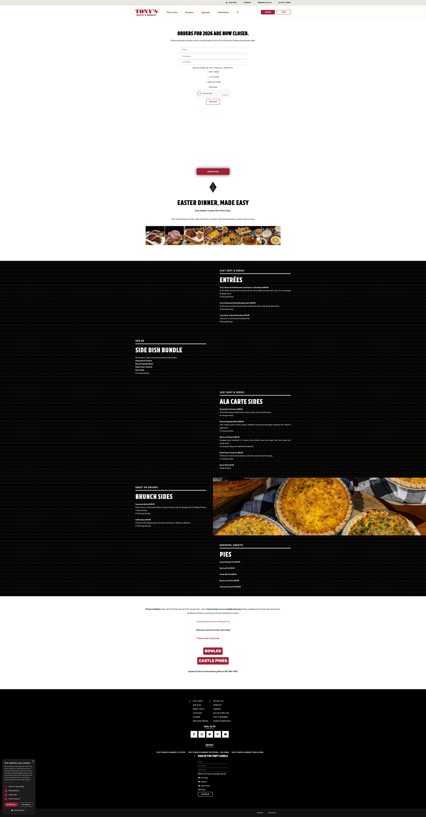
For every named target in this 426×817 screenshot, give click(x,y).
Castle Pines (214, 82)
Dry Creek (214, 72)
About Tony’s (199, 709)
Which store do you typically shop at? (213, 68)
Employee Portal (200, 721)
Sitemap (196, 717)
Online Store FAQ (221, 713)
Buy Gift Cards (284, 3)
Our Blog (197, 705)
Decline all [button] (26, 804)
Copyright (272, 813)
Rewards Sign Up (264, 3)
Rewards (268, 12)
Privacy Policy (8, 782)
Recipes (189, 13)
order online (213, 171)
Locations (232, 3)
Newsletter (223, 13)
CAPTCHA (213, 87)
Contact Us (218, 701)
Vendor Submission (222, 721)
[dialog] (19, 787)
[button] (18, 810)
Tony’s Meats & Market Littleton (170, 752)
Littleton (214, 77)
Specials (205, 13)
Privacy (260, 813)
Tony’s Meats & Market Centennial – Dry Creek (208, 752)
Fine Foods (171, 13)
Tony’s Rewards (220, 717)
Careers (217, 709)
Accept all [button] (11, 804)
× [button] (33, 761)
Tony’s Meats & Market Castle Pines (247, 752)
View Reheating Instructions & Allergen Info (213, 622)
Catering (247, 3)
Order (284, 12)
